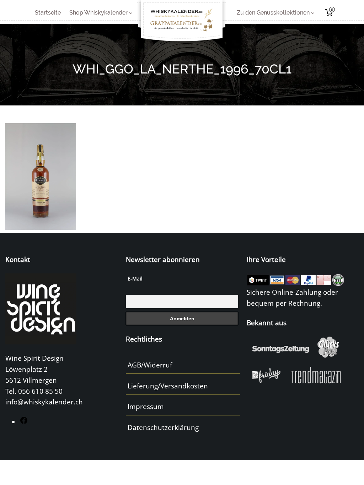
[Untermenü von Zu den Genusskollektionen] (313, 13)
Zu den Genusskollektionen (273, 12)
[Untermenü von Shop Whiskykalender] (131, 13)
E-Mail (135, 278)
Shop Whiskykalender (98, 12)
